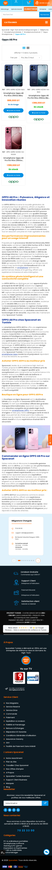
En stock (38, 107)
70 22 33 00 (26, 830)
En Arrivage (13, 104)
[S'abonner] (45, 803)
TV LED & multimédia (13, 850)
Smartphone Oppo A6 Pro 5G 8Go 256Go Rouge (13, 159)
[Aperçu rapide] (16, 75)
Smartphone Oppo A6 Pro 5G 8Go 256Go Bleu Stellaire (39, 96)
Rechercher (44, 15)
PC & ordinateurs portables (16, 841)
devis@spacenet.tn (17, 689)
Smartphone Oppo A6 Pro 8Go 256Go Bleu (13, 94)
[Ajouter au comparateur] (11, 75)
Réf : (4, 89)
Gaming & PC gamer (13, 845)
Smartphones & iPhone (14, 843)
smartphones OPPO (20, 410)
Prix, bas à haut (27, 57)
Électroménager (11, 852)
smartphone (22, 267)
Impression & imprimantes (15, 848)
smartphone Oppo (10, 354)
